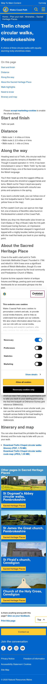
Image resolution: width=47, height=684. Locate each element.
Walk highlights (8, 86)
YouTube (22, 648)
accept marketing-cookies (23, 110)
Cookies (27, 664)
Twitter (9, 648)
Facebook (3, 648)
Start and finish (8, 67)
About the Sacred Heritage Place (16, 82)
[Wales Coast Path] (4, 9)
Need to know (7, 91)
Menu (43, 9)
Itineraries (29, 16)
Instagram (16, 648)
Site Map (5, 669)
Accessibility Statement (12, 664)
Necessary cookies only (23, 390)
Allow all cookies (23, 382)
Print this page (8, 620)
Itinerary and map (9, 96)
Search (36, 9)
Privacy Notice (7, 658)
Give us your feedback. (18, 615)
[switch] (38, 348)
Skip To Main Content (11, 2)
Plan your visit (16, 16)
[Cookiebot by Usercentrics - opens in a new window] (37, 294)
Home (5, 16)
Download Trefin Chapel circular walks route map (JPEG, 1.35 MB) (22, 452)
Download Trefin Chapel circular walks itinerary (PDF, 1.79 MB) (22, 446)
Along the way (7, 77)
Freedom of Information (34, 658)
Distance (5, 72)
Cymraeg (42, 3)
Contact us (23, 631)
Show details (31, 374)
